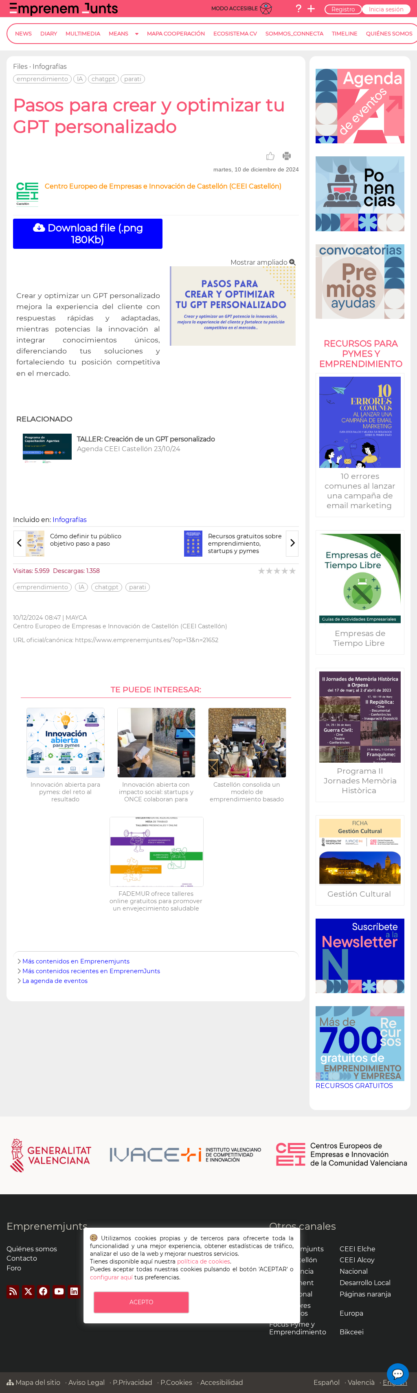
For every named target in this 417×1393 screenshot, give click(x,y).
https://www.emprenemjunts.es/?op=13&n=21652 (146, 640)
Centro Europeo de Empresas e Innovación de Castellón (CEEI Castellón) (163, 186)
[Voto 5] (293, 570)
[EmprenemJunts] (63, 14)
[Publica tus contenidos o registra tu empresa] (311, 8)
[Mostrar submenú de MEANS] (137, 40)
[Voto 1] (262, 570)
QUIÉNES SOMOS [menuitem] (389, 34)
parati (132, 79)
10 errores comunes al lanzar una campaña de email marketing (360, 490)
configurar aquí (111, 1277)
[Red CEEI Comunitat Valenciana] (342, 1164)
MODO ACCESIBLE (234, 8)
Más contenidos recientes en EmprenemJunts (91, 971)
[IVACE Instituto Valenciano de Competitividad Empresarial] (136, 1154)
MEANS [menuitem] (118, 34)
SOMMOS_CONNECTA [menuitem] (294, 34)
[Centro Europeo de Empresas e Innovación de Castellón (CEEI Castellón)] (27, 204)
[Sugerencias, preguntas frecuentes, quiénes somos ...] (298, 8)
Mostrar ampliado (259, 262)
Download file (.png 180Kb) (94, 234)
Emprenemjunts (47, 1226)
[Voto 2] (270, 570)
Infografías (50, 66)
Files (20, 66)
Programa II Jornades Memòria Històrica (360, 780)
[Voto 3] (277, 570)
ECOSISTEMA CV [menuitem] (235, 34)
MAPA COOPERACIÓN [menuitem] (176, 34)
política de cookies (203, 1261)
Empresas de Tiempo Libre (360, 638)
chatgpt (103, 79)
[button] (398, 1374)
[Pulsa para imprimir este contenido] (287, 156)
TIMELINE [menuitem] (345, 34)
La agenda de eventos (55, 981)
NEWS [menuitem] (23, 34)
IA (80, 79)
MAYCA (76, 617)
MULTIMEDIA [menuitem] (83, 34)
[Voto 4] (285, 570)
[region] (359, 583)
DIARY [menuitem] (48, 34)
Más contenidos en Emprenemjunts (75, 961)
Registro (343, 9)
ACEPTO (141, 1302)
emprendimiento (42, 79)
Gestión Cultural (360, 894)
